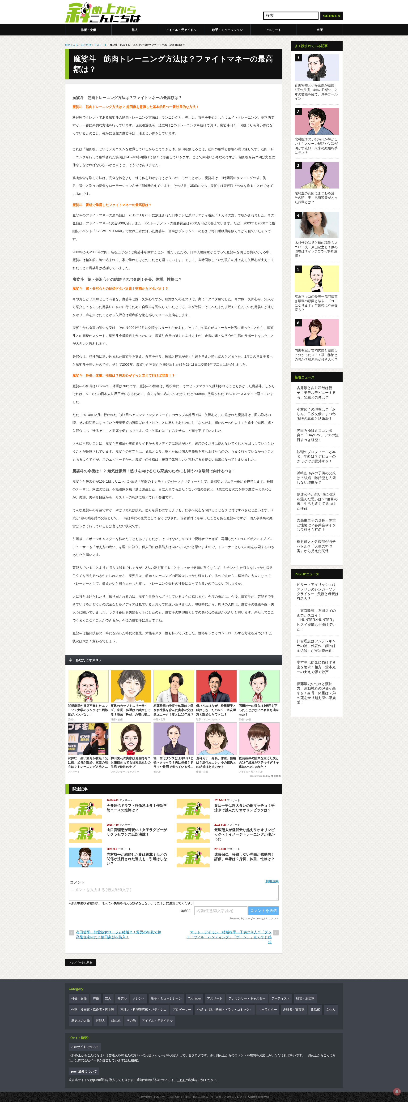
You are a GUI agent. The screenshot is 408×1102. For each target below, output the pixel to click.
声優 (320, 30)
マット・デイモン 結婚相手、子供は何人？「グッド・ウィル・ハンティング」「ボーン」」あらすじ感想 (229, 937)
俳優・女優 (88, 30)
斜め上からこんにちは (78, 44)
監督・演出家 (305, 998)
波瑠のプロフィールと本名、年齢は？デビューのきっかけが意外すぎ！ (316, 456)
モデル (122, 998)
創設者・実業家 (294, 1009)
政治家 (315, 1009)
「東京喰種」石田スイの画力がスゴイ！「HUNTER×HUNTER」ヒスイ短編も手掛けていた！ (316, 620)
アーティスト (281, 998)
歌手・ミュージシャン (227, 30)
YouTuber (194, 998)
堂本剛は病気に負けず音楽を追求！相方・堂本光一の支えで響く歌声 (316, 666)
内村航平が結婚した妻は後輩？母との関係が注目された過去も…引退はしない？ (137, 858)
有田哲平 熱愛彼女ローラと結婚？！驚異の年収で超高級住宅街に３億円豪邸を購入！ (118, 934)
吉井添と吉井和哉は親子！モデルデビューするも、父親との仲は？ (316, 392)
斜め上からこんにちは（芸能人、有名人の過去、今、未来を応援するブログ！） (200, 1096)
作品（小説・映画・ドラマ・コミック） (224, 1009)
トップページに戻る (80, 962)
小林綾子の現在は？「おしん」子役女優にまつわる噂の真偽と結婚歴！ (316, 413)
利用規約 (272, 881)
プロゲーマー (182, 1009)
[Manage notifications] (397, 1091)
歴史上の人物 (80, 1020)
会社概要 (131, 1060)
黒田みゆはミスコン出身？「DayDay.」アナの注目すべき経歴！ (318, 435)
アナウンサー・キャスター (247, 998)
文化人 (330, 1009)
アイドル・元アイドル (181, 30)
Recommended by (260, 776)
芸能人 (100, 1020)
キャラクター (268, 1009)
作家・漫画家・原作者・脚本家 (92, 1009)
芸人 (135, 30)
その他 (131, 1020)
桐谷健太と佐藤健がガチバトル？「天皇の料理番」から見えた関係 (316, 546)
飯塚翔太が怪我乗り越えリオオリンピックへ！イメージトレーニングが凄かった (244, 834)
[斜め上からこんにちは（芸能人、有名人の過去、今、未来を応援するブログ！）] (103, 13)
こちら (181, 1080)
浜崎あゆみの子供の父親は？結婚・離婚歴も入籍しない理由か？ (316, 477)
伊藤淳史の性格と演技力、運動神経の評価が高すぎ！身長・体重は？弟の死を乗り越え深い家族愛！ (316, 693)
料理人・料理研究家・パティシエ (143, 1009)
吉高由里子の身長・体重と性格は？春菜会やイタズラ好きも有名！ (316, 525)
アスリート (273, 30)
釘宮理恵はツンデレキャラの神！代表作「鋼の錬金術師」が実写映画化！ (316, 645)
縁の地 (115, 1020)
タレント (139, 998)
